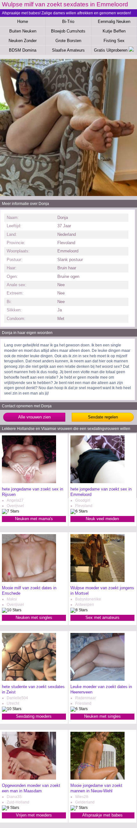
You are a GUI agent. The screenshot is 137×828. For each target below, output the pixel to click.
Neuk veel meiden (102, 518)
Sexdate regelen (103, 417)
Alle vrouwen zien (34, 417)
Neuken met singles (34, 617)
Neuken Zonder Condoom (23, 41)
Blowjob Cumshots (68, 31)
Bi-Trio (68, 21)
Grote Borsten (68, 40)
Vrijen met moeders (34, 815)
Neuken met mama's (34, 518)
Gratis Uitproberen (111, 50)
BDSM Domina (22, 50)
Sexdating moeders (34, 716)
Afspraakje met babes (102, 815)
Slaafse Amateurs (68, 50)
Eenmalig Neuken (114, 21)
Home (22, 21)
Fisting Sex (114, 40)
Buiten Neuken (22, 31)
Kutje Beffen (114, 31)
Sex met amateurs (102, 617)
